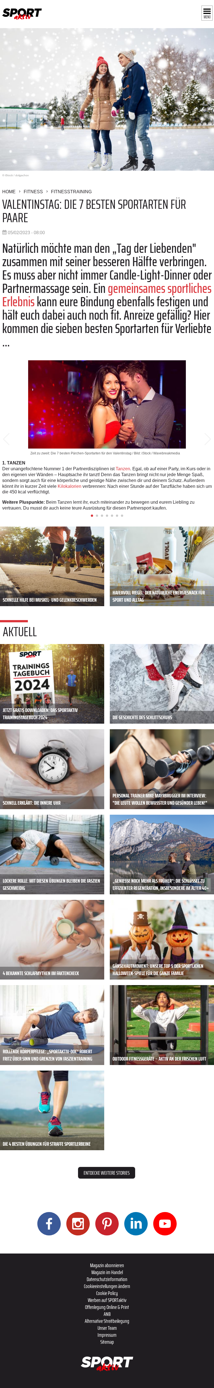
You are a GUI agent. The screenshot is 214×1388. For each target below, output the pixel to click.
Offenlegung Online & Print (107, 1307)
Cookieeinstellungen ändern (107, 1286)
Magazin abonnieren (107, 1265)
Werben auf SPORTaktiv (107, 1300)
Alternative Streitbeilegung (107, 1320)
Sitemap (107, 1341)
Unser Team (107, 1327)
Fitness (33, 191)
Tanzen (123, 468)
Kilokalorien (69, 486)
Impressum (107, 1334)
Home (9, 191)
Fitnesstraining (71, 191)
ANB (107, 1313)
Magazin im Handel (107, 1272)
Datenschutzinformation (107, 1279)
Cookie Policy (107, 1293)
